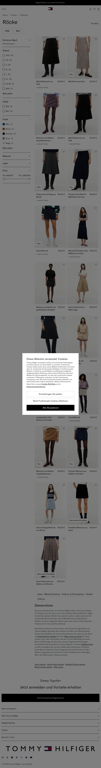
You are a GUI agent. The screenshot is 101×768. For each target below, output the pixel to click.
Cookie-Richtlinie (48, 384)
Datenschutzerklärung (36, 386)
